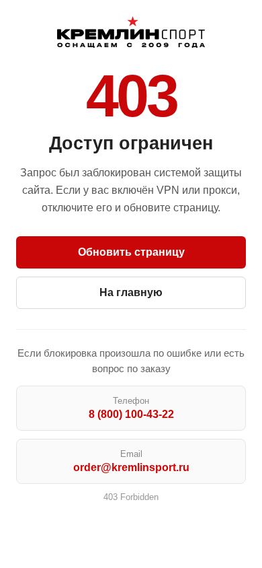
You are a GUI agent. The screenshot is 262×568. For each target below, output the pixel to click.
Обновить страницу (131, 252)
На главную (131, 292)
